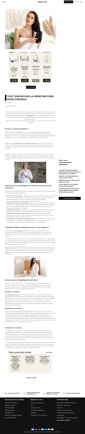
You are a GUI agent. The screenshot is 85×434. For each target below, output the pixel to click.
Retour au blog (31, 377)
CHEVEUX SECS (9, 412)
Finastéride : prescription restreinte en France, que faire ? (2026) (30, 359)
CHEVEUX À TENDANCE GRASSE (13, 415)
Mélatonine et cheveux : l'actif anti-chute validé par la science (44, 359)
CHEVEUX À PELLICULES (11, 402)
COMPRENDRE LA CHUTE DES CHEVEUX (67, 417)
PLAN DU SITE (60, 415)
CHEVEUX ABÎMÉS (9, 407)
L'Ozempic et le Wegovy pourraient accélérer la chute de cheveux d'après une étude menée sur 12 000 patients (15, 362)
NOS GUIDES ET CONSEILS (64, 420)
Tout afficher (31, 87)
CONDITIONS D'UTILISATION (64, 410)
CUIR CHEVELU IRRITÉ (10, 417)
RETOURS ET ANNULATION (64, 405)
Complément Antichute (36, 68)
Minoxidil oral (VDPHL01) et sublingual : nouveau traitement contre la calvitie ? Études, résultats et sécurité (69, 190)
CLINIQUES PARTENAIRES (37, 410)
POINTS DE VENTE (35, 407)
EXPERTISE (33, 412)
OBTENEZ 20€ (68, 2)
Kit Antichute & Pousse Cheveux (13, 69)
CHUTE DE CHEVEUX (10, 405)
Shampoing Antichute (46, 67)
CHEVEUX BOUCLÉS (10, 410)
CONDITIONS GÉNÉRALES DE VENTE (66, 402)
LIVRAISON (59, 407)
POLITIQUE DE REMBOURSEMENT (65, 412)
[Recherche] (75, 1)
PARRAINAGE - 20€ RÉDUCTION (39, 415)
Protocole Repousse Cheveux (25, 68)
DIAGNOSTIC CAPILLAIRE (37, 402)
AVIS (32, 405)
